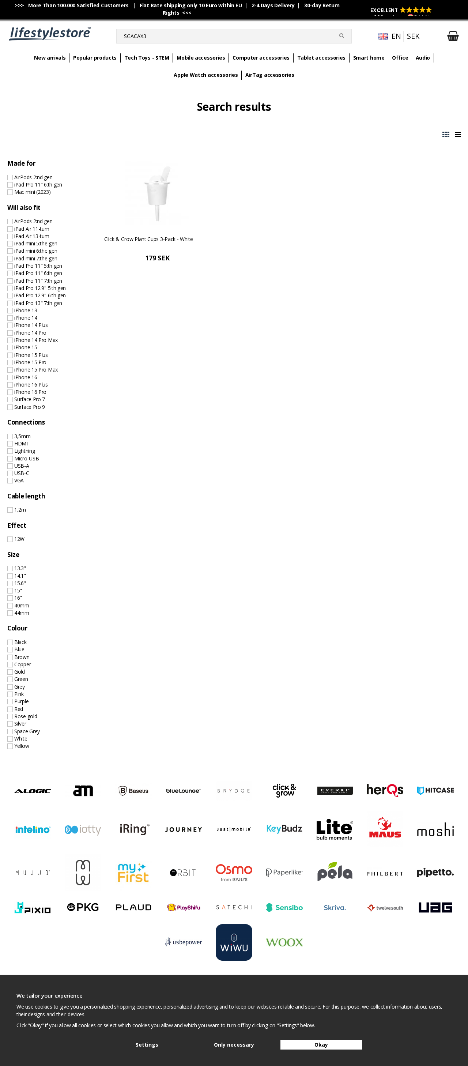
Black (20, 642)
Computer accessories (261, 57)
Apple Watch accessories (206, 74)
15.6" (20, 583)
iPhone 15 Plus (31, 354)
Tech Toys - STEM (146, 57)
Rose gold (25, 716)
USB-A (21, 465)
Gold (19, 671)
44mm (21, 612)
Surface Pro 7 (29, 399)
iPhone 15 (25, 347)
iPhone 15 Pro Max (36, 369)
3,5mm (22, 436)
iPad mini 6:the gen (35, 250)
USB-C (21, 473)
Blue (19, 649)
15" (18, 590)
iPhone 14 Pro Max (36, 339)
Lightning (24, 450)
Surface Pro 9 (29, 406)
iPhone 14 (25, 317)
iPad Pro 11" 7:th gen (38, 280)
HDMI (21, 443)
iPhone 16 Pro (30, 391)
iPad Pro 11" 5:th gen (38, 265)
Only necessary (234, 1044)
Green (21, 678)
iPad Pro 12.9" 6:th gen (40, 295)
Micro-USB (26, 458)
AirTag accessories (269, 74)
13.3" (20, 568)
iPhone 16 (25, 377)
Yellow (21, 745)
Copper (22, 664)
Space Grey (27, 731)
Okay (321, 1044)
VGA (19, 480)
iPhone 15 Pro (30, 362)
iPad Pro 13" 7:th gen (38, 303)
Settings (147, 1044)
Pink (19, 693)
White (20, 738)
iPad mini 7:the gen (35, 258)
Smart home (369, 57)
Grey (19, 686)
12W (19, 538)
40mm (21, 605)
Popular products (95, 57)
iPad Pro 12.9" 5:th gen (40, 288)
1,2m (20, 509)
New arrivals (49, 57)
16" (18, 597)
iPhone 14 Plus (31, 324)
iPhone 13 (25, 310)
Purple (21, 701)
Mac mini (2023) (32, 191)
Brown (22, 656)
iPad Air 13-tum (31, 236)
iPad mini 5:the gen (35, 243)
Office (400, 57)
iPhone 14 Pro (30, 332)
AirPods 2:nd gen (33, 177)
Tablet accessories (321, 57)
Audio (423, 57)
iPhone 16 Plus (31, 384)
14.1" (20, 575)
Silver (20, 723)
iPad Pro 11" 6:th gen (38, 184)
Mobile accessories (201, 57)
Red (18, 708)
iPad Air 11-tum (31, 228)
